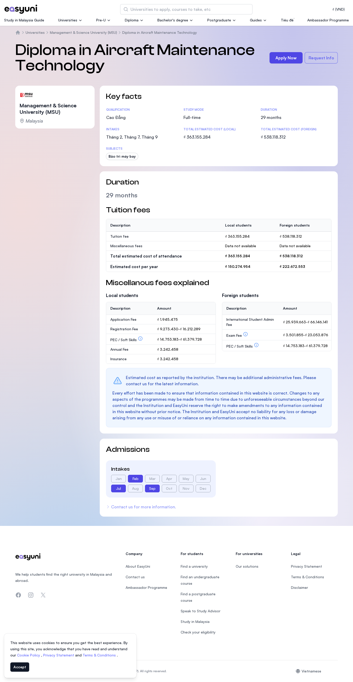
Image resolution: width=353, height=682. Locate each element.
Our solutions (247, 566)
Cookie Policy (29, 655)
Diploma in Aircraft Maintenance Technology (159, 32)
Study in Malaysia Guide (24, 20)
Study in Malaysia (195, 621)
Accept (19, 667)
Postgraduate (219, 20)
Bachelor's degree (172, 20)
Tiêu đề (287, 20)
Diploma (132, 20)
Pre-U (101, 20)
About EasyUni (138, 566)
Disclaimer (299, 587)
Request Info (321, 57)
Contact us (135, 577)
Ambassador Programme (328, 20)
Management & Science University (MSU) (83, 32)
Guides (256, 20)
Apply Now (286, 57)
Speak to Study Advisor (200, 611)
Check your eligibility (198, 632)
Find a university (194, 566)
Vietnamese (311, 671)
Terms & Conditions (100, 655)
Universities (67, 20)
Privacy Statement (59, 655)
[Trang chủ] (17, 32)
